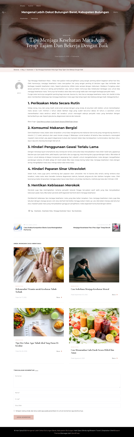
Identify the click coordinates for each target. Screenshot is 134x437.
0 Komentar (75, 57)
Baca (58, 297)
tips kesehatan (76, 211)
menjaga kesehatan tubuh (62, 211)
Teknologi (34, 18)
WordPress (75, 433)
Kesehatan (24, 18)
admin (19, 93)
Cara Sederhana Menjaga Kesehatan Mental (90, 289)
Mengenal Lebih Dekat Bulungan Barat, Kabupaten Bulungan (65, 12)
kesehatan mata (47, 211)
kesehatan (37, 211)
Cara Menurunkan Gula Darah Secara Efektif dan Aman (57, 122)
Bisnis (38, 6)
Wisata (22, 6)
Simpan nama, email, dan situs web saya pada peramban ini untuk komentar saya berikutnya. (49, 411)
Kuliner (30, 6)
